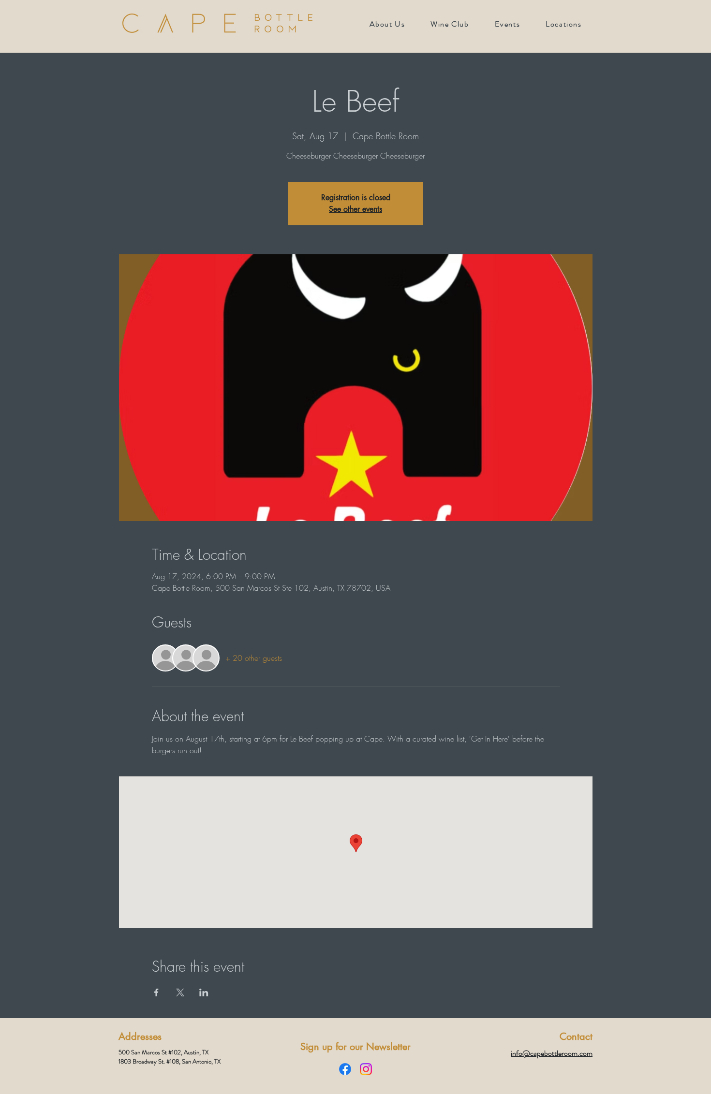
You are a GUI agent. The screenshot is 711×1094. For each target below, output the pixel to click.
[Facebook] (345, 1069)
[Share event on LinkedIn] (203, 992)
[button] (507, 24)
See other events (355, 209)
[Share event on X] (180, 992)
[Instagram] (366, 1069)
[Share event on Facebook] (156, 992)
